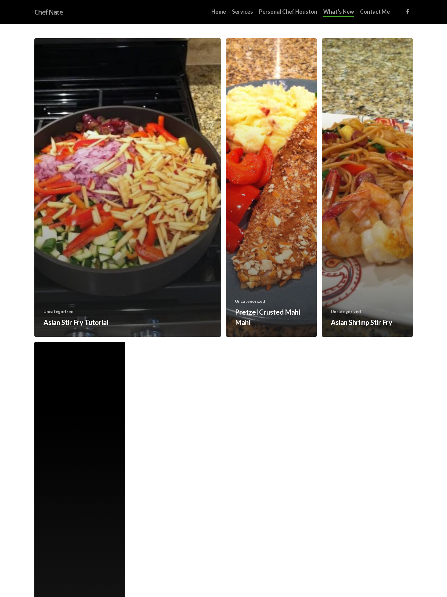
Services (242, 11)
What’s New (338, 11)
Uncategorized (58, 311)
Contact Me (375, 11)
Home (218, 11)
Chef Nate (48, 12)
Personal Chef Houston (288, 11)
